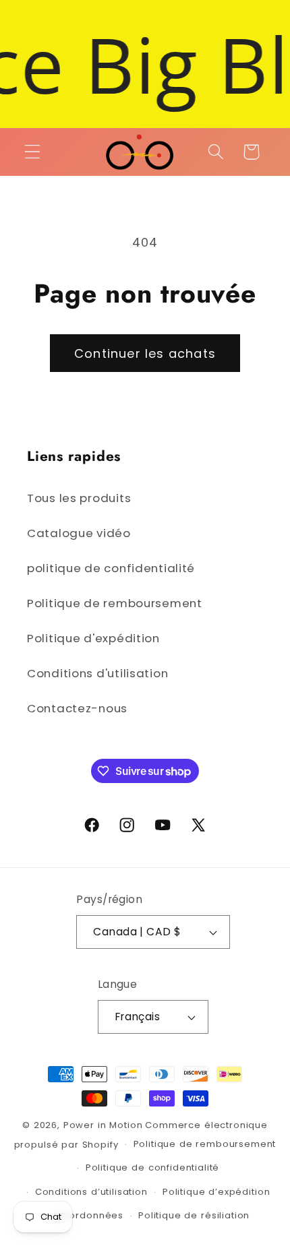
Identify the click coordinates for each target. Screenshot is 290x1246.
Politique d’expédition (216, 1191)
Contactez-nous (77, 708)
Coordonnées (89, 1215)
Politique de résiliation (194, 1215)
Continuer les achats (145, 353)
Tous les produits (79, 498)
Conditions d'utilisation (97, 673)
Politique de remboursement (114, 603)
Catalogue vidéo (79, 533)
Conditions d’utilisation (91, 1191)
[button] (33, 152)
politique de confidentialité (111, 568)
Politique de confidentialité (153, 1167)
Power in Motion (103, 1125)
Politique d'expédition (93, 638)
